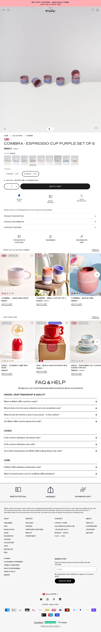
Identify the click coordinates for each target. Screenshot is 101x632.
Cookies (7, 558)
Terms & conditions (11, 565)
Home (6, 136)
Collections (17, 136)
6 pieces (30, 174)
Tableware (8, 523)
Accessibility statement (13, 562)
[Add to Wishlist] (96, 128)
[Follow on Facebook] (41, 599)
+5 (82, 361)
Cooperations (91, 526)
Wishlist (28, 533)
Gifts (6, 546)
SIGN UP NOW (65, 581)
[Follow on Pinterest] (54, 599)
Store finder (30, 536)
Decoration (8, 536)
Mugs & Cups (9, 530)
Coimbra (29, 136)
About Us (89, 523)
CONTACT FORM (61, 523)
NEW (5, 552)
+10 (12, 293)
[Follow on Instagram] (47, 599)
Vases (6, 533)
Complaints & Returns (34, 530)
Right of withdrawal (12, 568)
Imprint (7, 575)
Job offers (90, 530)
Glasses (7, 539)
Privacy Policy (9, 572)
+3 (12, 361)
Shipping (28, 526)
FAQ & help (29, 523)
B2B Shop (89, 533)
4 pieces (12, 174)
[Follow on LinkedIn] (60, 599)
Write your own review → (50, 626)
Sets (6, 526)
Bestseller (8, 549)
